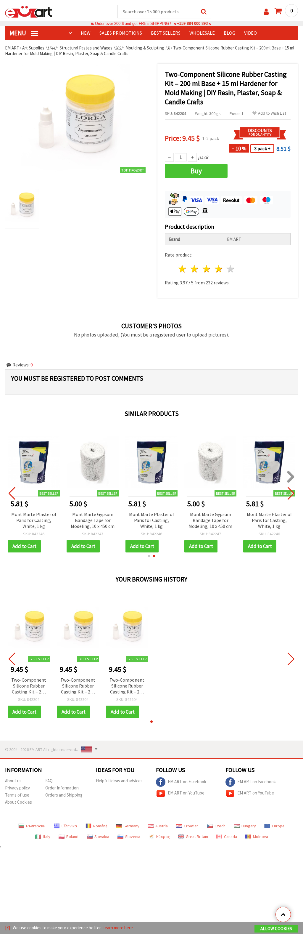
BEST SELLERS (165, 33)
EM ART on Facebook (187, 781)
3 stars (207, 269)
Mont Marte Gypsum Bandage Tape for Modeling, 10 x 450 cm (93, 520)
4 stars (219, 269)
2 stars (195, 269)
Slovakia (101, 836)
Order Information (62, 788)
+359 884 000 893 (192, 23)
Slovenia (132, 836)
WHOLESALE (202, 33)
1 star (183, 269)
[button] (149, 556)
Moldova (260, 836)
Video (250, 33)
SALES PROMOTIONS (120, 33)
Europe (278, 826)
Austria (161, 826)
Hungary (248, 826)
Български (36, 826)
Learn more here (117, 927)
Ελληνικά (69, 826)
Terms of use (17, 795)
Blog (229, 33)
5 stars (231, 269)
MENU (18, 33)
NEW (86, 33)
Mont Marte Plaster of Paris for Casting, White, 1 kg (34, 520)
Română (100, 826)
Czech (220, 826)
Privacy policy (17, 788)
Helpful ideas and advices (119, 781)
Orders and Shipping (64, 795)
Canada (230, 836)
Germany (131, 826)
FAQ (49, 781)
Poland (72, 836)
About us (13, 781)
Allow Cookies (276, 928)
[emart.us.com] (28, 11)
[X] (7, 927)
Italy (46, 836)
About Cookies (18, 802)
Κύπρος (163, 836)
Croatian (191, 826)
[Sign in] (266, 11)
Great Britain (197, 836)
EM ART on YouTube (186, 793)
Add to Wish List (272, 113)
